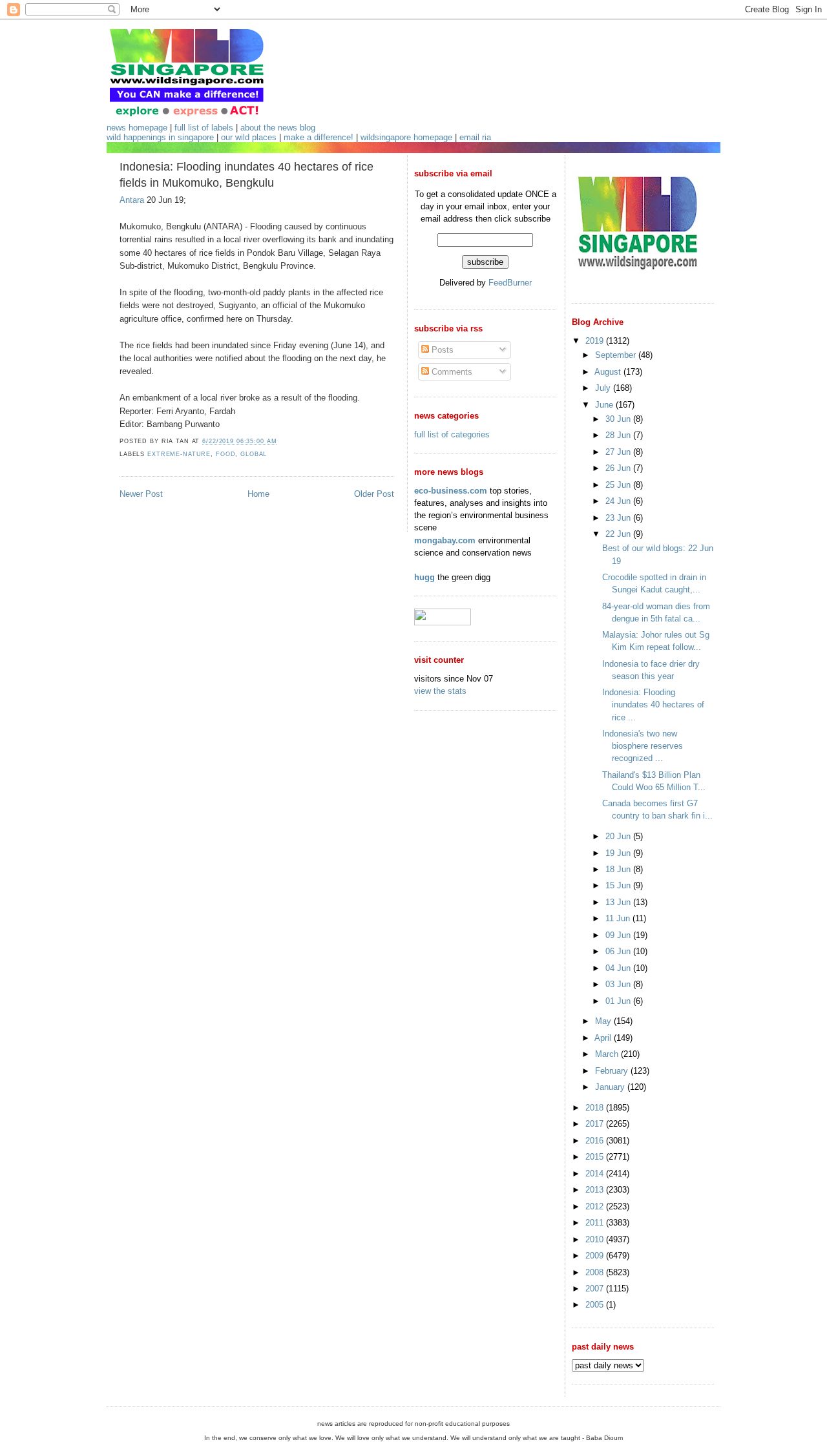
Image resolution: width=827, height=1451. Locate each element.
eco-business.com (450, 491)
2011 (595, 1222)
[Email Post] (280, 441)
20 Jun (619, 836)
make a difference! (318, 137)
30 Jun (619, 419)
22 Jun (619, 534)
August (608, 372)
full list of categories (452, 434)
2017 (595, 1124)
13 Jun (619, 902)
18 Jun (619, 869)
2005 (595, 1305)
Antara (132, 200)
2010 (595, 1239)
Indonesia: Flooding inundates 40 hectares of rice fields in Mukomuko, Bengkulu (246, 174)
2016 (595, 1140)
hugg (424, 577)
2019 (595, 341)
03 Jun (619, 984)
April (604, 1038)
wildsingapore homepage (406, 137)
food (225, 454)
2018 (595, 1107)
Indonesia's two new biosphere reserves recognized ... (642, 746)
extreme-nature (179, 454)
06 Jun (619, 951)
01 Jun (619, 1001)
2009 (595, 1255)
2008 (595, 1272)
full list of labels (203, 127)
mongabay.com (445, 540)
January (611, 1087)
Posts (441, 350)
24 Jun (619, 501)
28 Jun (619, 435)
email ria (475, 137)
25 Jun (619, 485)
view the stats (440, 691)
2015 (595, 1157)
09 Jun (619, 935)
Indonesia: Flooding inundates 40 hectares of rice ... (653, 704)
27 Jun (619, 452)
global (253, 454)
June (605, 405)
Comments (450, 372)
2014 (595, 1173)
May (604, 1021)
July (604, 388)
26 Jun (619, 468)
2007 (595, 1288)
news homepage (137, 127)
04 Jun (619, 968)
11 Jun (619, 918)
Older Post (374, 494)
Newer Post (141, 494)
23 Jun (619, 518)
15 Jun (619, 885)
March (608, 1054)
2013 (595, 1190)
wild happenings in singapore (160, 137)
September (616, 355)
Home (258, 494)
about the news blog (277, 127)
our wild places (249, 137)
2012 (595, 1206)
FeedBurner (510, 282)
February (613, 1071)
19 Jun (619, 853)
